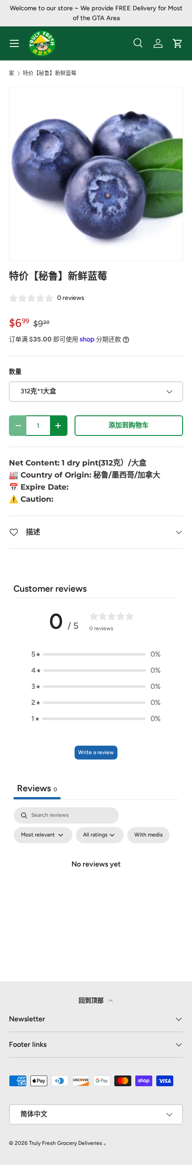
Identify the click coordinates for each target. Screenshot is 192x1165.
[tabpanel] (96, 884)
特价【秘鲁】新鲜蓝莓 (49, 73)
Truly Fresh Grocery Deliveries (65, 1143)
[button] (96, 654)
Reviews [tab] (37, 788)
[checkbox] (148, 835)
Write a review (96, 752)
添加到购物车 (129, 425)
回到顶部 (92, 1000)
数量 (15, 372)
